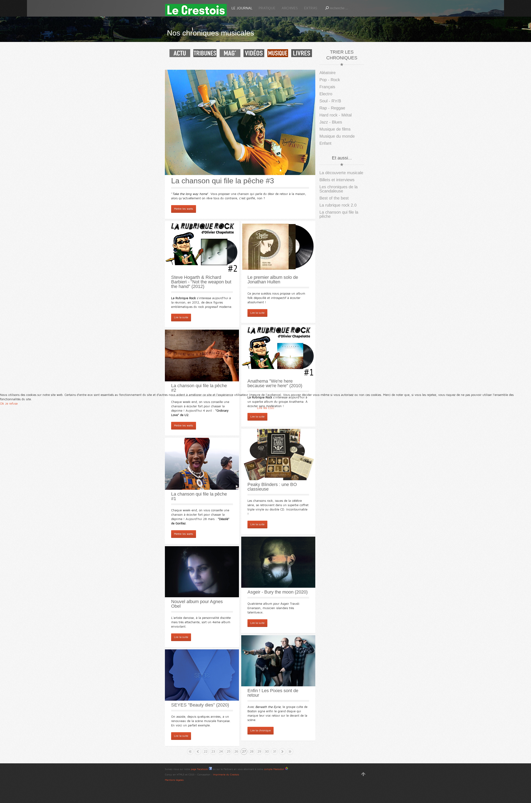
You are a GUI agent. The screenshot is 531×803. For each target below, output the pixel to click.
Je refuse (11, 403)
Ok (2, 403)
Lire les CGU (265, 408)
